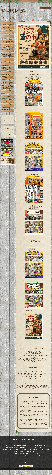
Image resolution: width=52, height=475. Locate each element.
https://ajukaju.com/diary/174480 (33, 282)
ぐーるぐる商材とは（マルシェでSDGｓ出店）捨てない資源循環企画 (7, 41)
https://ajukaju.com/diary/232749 (33, 313)
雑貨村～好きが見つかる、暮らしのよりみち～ (13, 7)
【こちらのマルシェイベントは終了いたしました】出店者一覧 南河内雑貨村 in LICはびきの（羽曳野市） (33, 425)
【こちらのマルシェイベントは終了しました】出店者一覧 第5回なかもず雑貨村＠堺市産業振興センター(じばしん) (34, 417)
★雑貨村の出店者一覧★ (7, 27)
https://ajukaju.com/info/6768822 (33, 209)
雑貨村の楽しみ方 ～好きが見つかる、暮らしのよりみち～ (7, 36)
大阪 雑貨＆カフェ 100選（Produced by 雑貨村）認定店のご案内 (7, 68)
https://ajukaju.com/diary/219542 (33, 251)
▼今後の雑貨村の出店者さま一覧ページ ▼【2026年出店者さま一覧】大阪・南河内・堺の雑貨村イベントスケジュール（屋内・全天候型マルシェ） (33, 401)
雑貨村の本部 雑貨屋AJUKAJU (23, 469)
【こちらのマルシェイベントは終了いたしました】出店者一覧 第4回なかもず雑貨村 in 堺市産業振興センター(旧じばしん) (33, 423)
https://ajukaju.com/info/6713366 (33, 176)
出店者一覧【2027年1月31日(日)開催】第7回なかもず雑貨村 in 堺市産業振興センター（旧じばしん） (33, 415)
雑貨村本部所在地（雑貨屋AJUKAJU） (7, 110)
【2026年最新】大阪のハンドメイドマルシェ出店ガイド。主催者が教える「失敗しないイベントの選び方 (7, 87)
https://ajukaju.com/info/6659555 (33, 144)
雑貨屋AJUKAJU (7, 105)
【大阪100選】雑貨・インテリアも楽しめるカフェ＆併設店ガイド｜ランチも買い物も (7, 82)
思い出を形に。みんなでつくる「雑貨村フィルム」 (7, 59)
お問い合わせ (7, 101)
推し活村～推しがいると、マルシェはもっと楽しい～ (7, 55)
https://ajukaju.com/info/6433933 (33, 80)
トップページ (7, 22)
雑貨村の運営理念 (7, 92)
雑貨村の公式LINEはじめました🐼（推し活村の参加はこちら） (7, 50)
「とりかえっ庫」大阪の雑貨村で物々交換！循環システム (7, 45)
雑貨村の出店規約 (7, 96)
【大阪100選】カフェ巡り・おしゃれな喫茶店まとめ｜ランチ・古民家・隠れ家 (7, 77)
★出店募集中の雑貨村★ (7, 32)
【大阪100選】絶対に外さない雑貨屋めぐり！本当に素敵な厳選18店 (7, 73)
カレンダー (7, 63)
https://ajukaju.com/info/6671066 (33, 112)
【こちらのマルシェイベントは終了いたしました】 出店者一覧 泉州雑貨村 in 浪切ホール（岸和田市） (33, 420)
